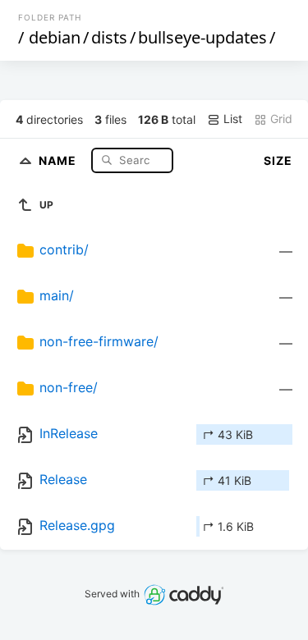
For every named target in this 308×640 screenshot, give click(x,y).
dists (109, 37)
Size (278, 160)
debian (54, 37)
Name (59, 160)
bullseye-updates (202, 37)
